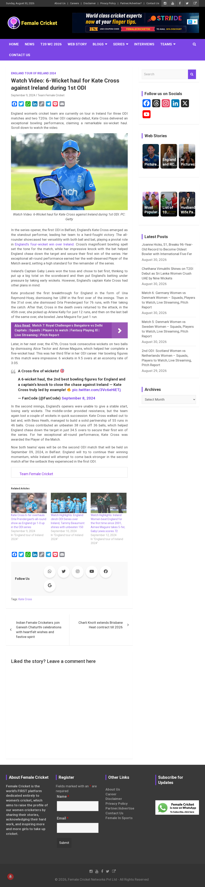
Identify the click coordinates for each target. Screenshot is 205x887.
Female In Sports (119, 818)
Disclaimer (89, 3)
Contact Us (152, 3)
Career (111, 794)
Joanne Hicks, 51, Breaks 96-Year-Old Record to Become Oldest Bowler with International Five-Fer (167, 249)
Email (62, 818)
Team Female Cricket (51, 95)
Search (192, 74)
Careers (74, 3)
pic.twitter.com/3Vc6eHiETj (96, 389)
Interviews (144, 44)
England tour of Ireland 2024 (33, 73)
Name (63, 797)
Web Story (77, 44)
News (29, 44)
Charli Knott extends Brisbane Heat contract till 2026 (100, 625)
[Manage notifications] (10, 876)
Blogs (98, 44)
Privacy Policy (108, 3)
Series (119, 44)
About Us (59, 3)
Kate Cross (25, 599)
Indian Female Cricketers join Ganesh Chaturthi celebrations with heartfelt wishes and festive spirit (38, 630)
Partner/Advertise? (131, 3)
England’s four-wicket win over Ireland (44, 244)
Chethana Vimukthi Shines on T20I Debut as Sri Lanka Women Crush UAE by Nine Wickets (167, 273)
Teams (166, 44)
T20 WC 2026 (51, 44)
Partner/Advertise (120, 808)
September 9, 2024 (23, 95)
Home (14, 44)
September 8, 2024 (78, 398)
